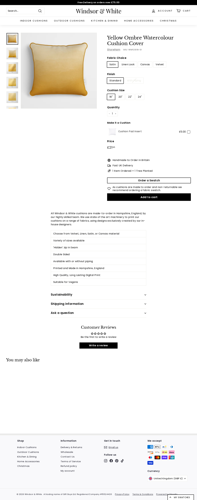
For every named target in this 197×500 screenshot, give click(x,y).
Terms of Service (71, 461)
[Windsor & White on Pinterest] (116, 461)
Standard (115, 80)
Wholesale (67, 452)
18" (111, 97)
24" (140, 97)
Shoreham (113, 49)
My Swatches (182, 497)
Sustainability (61, 295)
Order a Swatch (149, 180)
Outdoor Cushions (69, 20)
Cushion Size (116, 90)
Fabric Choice (116, 58)
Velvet (160, 64)
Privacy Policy (122, 494)
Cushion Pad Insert (130, 131)
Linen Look (128, 64)
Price (110, 141)
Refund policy (69, 466)
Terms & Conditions (143, 494)
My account (68, 470)
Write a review (98, 345)
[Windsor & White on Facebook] (111, 461)
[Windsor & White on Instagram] (105, 461)
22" (130, 97)
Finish (111, 74)
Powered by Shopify (166, 494)
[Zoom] (59, 70)
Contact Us (67, 456)
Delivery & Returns (71, 447)
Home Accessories (139, 20)
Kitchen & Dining (104, 20)
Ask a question (62, 313)
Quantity (113, 107)
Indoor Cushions (34, 20)
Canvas (145, 64)
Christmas (168, 20)
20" (120, 97)
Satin (112, 64)
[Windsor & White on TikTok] (122, 461)
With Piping (134, 80)
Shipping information (67, 304)
